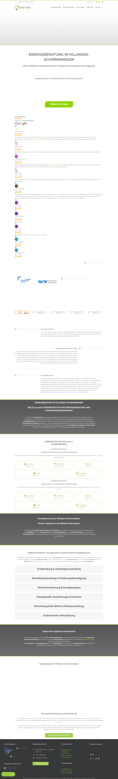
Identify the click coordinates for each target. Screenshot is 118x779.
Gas (57, 194)
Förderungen (42, 355)
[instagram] (90, 758)
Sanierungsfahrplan (54, 165)
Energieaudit (65, 752)
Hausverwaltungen (66, 773)
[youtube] (99, 758)
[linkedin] (96, 758)
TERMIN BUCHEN (59, 104)
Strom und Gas (65, 753)
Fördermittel (87, 639)
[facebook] (93, 758)
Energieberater (33, 235)
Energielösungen (66, 757)
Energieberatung (36, 139)
